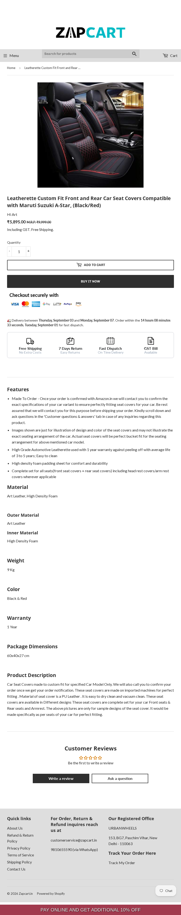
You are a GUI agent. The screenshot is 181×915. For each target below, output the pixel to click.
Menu (14, 55)
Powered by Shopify (51, 893)
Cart (173, 55)
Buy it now (90, 281)
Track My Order (121, 862)
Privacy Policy (18, 848)
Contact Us (16, 869)
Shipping (46, 229)
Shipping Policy (19, 862)
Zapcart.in (26, 893)
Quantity (14, 242)
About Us (15, 828)
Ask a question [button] (120, 778)
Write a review (61, 778)
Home (11, 68)
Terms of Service (20, 855)
